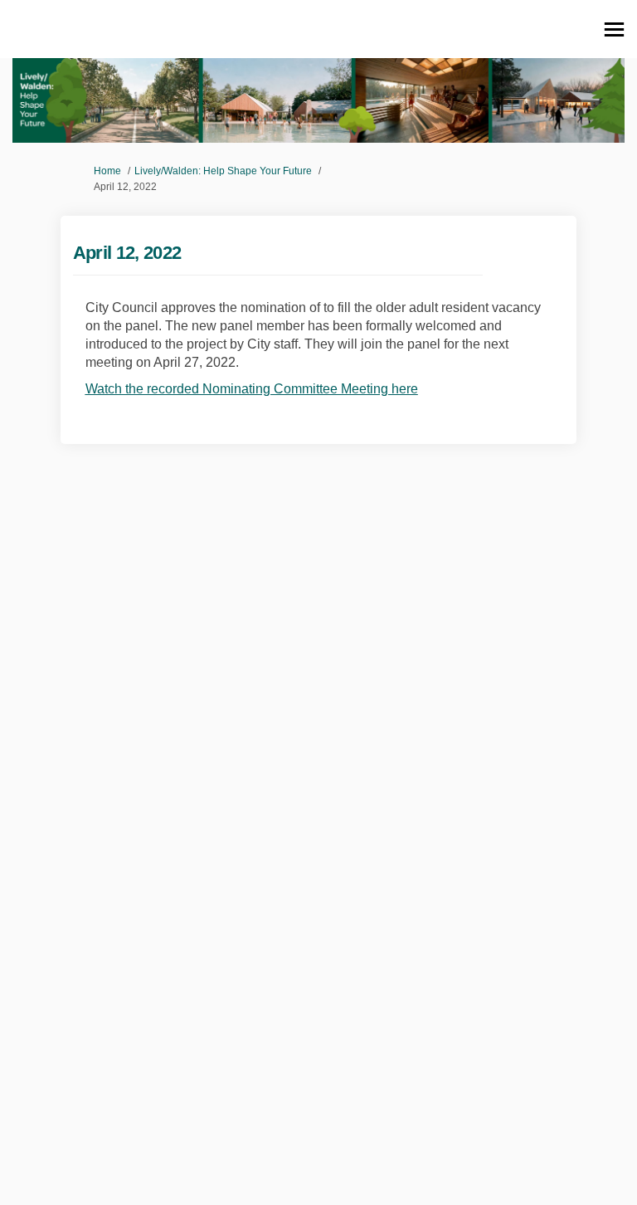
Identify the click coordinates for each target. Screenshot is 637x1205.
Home (107, 171)
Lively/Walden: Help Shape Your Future (223, 171)
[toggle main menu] (614, 29)
